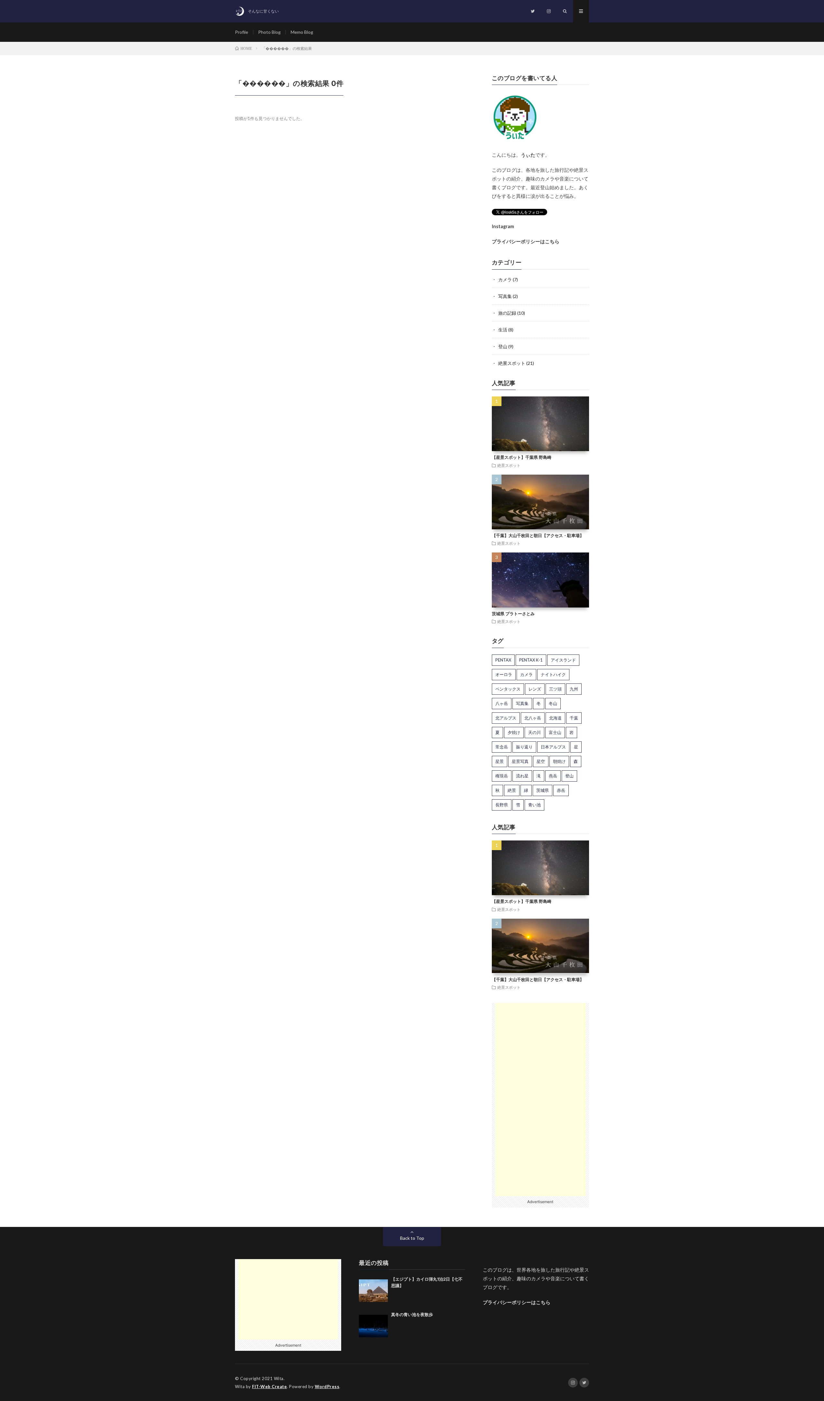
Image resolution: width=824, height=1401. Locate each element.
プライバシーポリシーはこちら (525, 241)
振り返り (524, 746)
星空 (541, 761)
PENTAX (503, 660)
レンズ (535, 688)
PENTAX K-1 (531, 660)
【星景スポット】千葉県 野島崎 (521, 457)
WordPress (327, 1386)
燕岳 (553, 775)
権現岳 (501, 775)
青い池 (534, 804)
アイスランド (563, 660)
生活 (502, 329)
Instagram (503, 226)
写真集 (505, 296)
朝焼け (559, 761)
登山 (502, 346)
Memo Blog (302, 32)
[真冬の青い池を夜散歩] (373, 1326)
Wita (279, 1378)
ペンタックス (507, 688)
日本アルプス (553, 746)
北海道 (555, 717)
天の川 (534, 732)
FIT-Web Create (269, 1386)
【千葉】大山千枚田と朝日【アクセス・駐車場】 (538, 535)
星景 (499, 761)
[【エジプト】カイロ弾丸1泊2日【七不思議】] (373, 1290)
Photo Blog (269, 32)
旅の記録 (507, 313)
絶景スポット (511, 363)
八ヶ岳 (501, 703)
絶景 (512, 790)
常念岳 (501, 746)
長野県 (501, 804)
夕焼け (514, 732)
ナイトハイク (553, 674)
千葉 (574, 717)
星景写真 (520, 761)
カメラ (505, 279)
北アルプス (505, 717)
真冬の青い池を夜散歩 (412, 1314)
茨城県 (542, 790)
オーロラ (503, 674)
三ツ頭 (555, 688)
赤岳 (561, 790)
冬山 (553, 703)
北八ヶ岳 (532, 717)
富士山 (555, 732)
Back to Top (412, 1238)
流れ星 (522, 775)
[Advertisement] (540, 1099)
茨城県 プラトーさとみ (513, 613)
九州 (574, 688)
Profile (241, 32)
